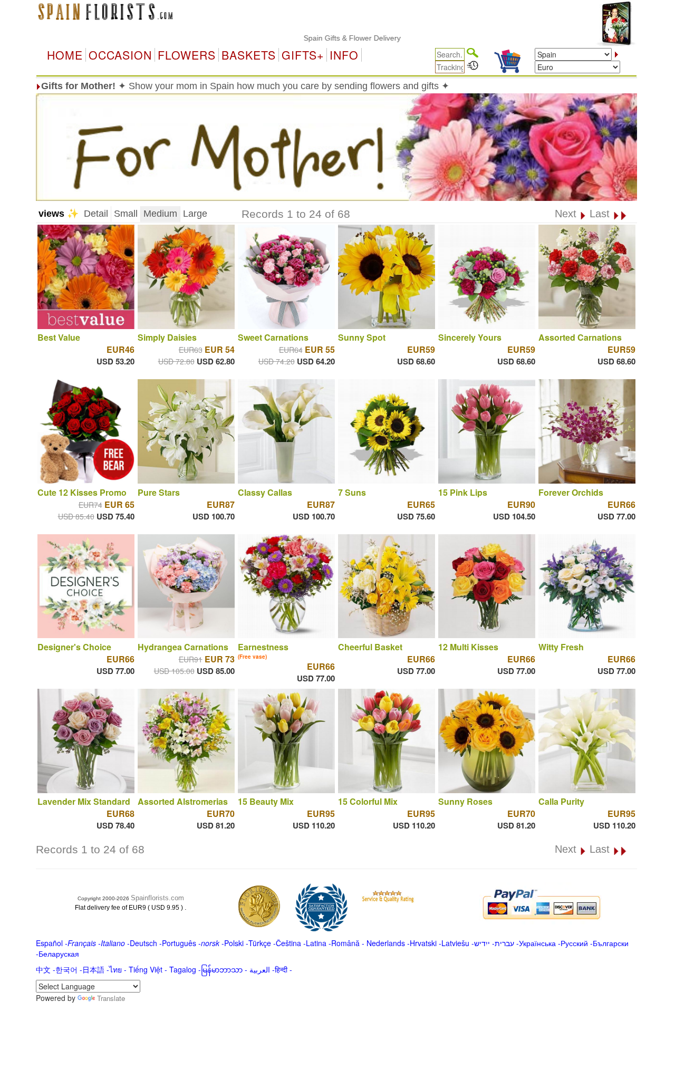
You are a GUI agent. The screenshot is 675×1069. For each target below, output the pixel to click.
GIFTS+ (303, 55)
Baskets (248, 55)
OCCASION (120, 55)
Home (65, 55)
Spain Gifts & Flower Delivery (322, 38)
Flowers (187, 55)
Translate (111, 998)
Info (344, 55)
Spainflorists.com (157, 898)
